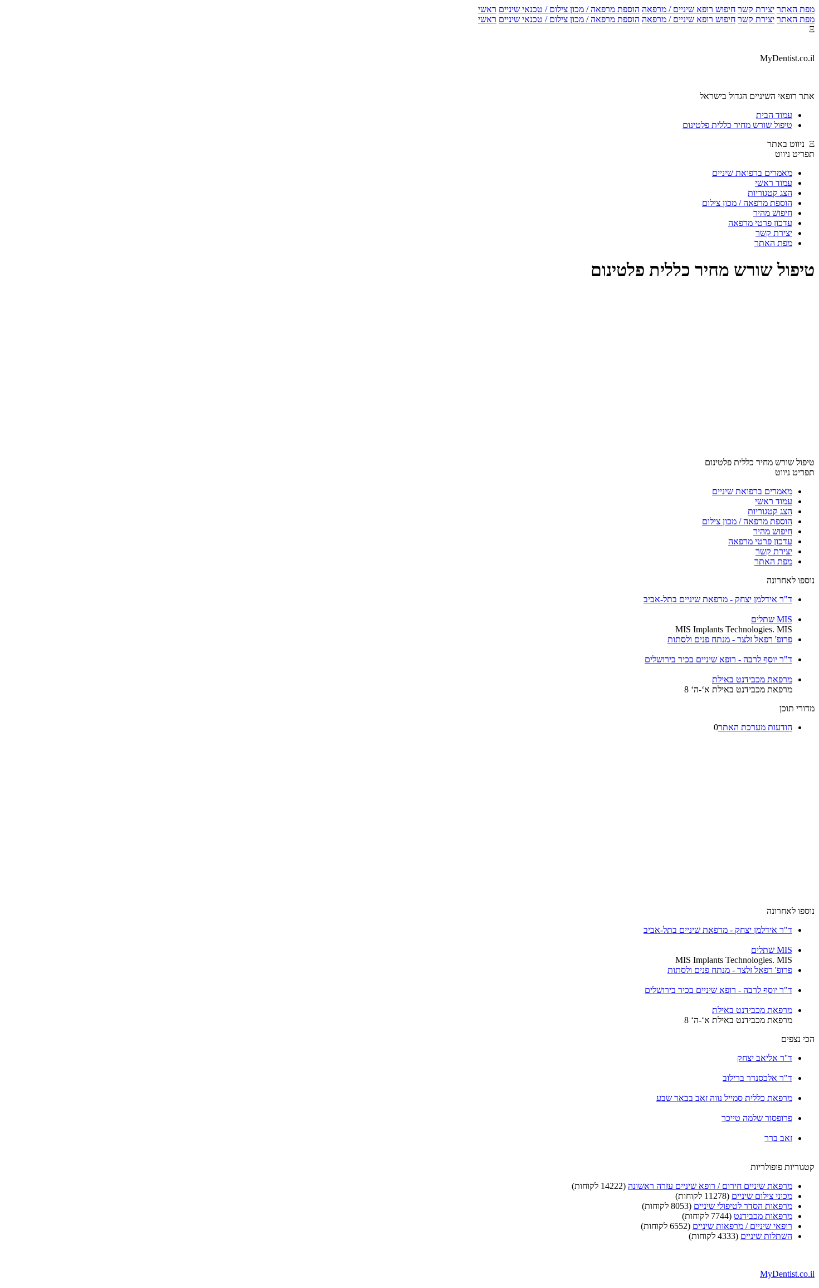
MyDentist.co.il (787, 1274)
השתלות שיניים (766, 1236)
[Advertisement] (409, 371)
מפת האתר (796, 9)
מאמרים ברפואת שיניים (752, 173)
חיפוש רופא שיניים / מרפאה (688, 9)
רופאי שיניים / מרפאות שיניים (742, 1226)
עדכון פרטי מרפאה (760, 223)
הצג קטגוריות (770, 193)
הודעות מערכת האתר (755, 727)
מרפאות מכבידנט (763, 1216)
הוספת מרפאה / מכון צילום (747, 203)
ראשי (487, 9)
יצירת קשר (756, 9)
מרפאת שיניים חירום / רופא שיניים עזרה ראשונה (710, 1186)
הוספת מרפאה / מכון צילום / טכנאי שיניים (569, 9)
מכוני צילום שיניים (762, 1196)
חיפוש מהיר (772, 213)
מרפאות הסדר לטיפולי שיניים (743, 1206)
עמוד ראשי (773, 183)
